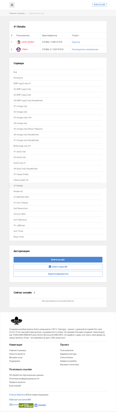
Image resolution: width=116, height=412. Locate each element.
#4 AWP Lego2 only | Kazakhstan (28, 100)
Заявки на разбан (68, 361)
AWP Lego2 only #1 (22, 83)
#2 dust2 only (20, 157)
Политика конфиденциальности (24, 379)
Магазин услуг (16, 357)
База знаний (15, 386)
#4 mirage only (20, 123)
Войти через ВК (59, 267)
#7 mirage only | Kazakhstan (26, 140)
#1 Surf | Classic (21, 203)
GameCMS (26, 400)
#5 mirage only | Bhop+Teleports (28, 129)
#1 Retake (18, 186)
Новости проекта (17, 354)
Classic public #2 (21, 180)
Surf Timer (18, 231)
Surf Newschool (21, 208)
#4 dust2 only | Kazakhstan (26, 169)
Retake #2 (18, 191)
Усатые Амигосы (17, 395)
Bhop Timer (19, 237)
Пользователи (66, 350)
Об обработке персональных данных (26, 375)
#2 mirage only (20, 112)
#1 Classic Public (21, 174)
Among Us (18, 78)
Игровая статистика (69, 364)
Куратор (76, 42)
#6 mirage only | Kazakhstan (26, 134)
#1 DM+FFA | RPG (21, 197)
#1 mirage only (20, 106)
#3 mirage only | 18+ (23, 117)
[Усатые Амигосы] (16, 322)
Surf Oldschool (20, 220)
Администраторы (68, 354)
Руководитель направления (85, 49)
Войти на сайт (99, 5)
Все (15, 72)
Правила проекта (17, 382)
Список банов (66, 357)
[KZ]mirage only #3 (22, 146)
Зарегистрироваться (58, 274)
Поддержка (14, 361)
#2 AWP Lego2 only (22, 89)
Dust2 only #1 (20, 163)
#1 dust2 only (20, 151)
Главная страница (17, 13)
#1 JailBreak (19, 225)
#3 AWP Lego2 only (22, 95)
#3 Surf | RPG (20, 214)
